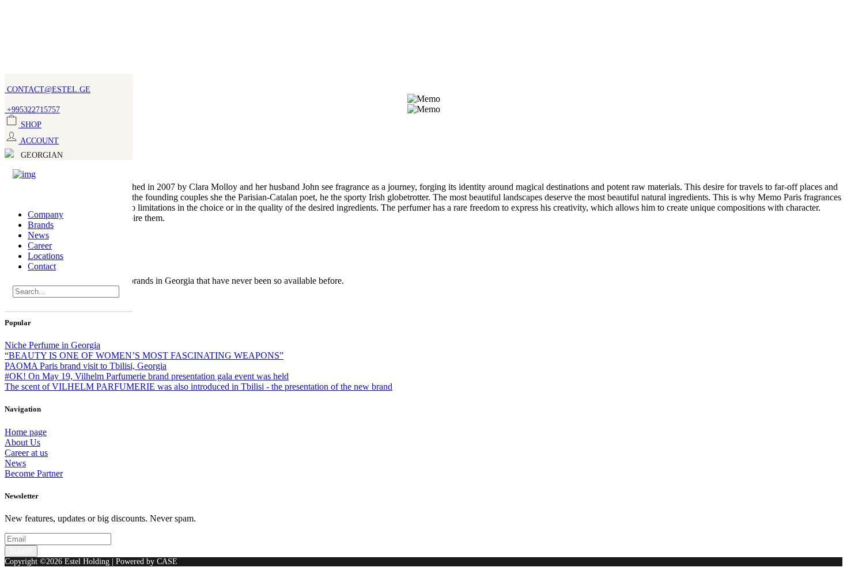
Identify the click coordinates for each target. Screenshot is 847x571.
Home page (26, 432)
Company (45, 214)
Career (40, 245)
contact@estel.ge (47, 89)
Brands (41, 225)
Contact (42, 266)
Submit (21, 551)
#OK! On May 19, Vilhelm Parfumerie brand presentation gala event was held (147, 376)
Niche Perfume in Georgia (52, 345)
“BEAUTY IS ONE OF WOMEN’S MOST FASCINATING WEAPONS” (144, 355)
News (38, 235)
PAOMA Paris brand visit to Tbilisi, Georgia (86, 366)
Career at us (26, 453)
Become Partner (34, 473)
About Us (22, 442)
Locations (45, 256)
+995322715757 (32, 109)
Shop (29, 124)
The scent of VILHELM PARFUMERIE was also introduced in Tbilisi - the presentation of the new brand (198, 386)
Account (38, 140)
